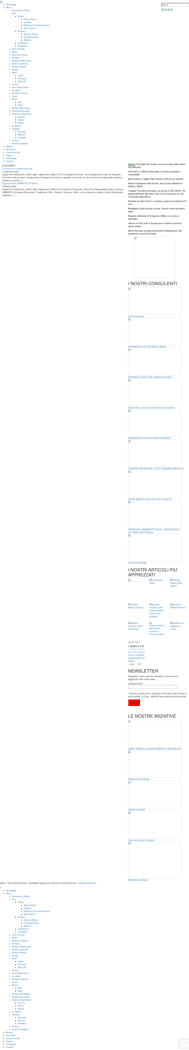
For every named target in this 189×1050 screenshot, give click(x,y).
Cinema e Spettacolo (21, 113)
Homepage (11, 4)
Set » (140, 663)
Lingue (9, 155)
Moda (14, 51)
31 (134, 660)
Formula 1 (22, 78)
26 (139, 657)
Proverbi (22, 131)
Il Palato (15, 57)
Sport (14, 72)
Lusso (14, 96)
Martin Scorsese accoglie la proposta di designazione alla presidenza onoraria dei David (155, 232)
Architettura (23, 42)
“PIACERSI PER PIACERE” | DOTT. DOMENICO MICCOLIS (156, 468)
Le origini (16, 90)
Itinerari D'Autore (20, 54)
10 (134, 652)
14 (143, 652)
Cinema (21, 116)
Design (15, 69)
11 (136, 652)
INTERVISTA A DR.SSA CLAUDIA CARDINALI (149, 438)
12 (139, 652)
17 (134, 655)
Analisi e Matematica (21, 60)
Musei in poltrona (20, 63)
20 (141, 655)
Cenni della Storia (20, 87)
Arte (14, 13)
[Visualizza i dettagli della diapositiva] (154, 256)
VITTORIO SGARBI (137, 562)
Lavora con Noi (13, 152)
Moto (20, 104)
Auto (20, 102)
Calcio (20, 75)
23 (132, 657)
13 (141, 652)
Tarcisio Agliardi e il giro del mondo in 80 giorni (150, 498)
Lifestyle (15, 128)
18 (136, 655)
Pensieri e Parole (20, 93)
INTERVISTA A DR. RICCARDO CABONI (147, 346)
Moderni (27, 39)
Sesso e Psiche (19, 66)
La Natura (16, 125)
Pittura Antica (30, 19)
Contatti (9, 161)
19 (139, 655)
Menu (8, 7)
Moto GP (22, 81)
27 (141, 657)
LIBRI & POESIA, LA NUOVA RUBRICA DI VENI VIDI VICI (154, 748)
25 (136, 657)
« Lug (130, 663)
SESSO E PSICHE (136, 809)
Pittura (21, 16)
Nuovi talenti (29, 28)
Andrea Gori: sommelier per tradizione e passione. (151, 407)
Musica (21, 122)
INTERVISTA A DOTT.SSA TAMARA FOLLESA (149, 377)
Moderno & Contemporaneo (37, 25)
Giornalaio (11, 149)
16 (132, 655)
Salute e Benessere (21, 107)
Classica (27, 22)
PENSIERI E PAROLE (138, 880)
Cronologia (11, 158)
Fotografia (22, 45)
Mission (9, 146)
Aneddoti (22, 137)
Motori (15, 99)
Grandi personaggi (20, 110)
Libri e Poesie (18, 48)
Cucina (15, 84)
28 (143, 657)
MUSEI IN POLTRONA (138, 779)
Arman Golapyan (136, 316)
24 (134, 657)
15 (129, 655)
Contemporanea (31, 36)
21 (143, 655)
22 (129, 657)
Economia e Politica (21, 10)
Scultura (21, 31)
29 (129, 660)
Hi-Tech (15, 140)
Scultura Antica (31, 34)
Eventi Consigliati (20, 143)
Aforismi (21, 134)
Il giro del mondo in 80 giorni (141, 840)
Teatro (21, 119)
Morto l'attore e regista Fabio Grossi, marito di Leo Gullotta (155, 178)
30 (132, 660)
